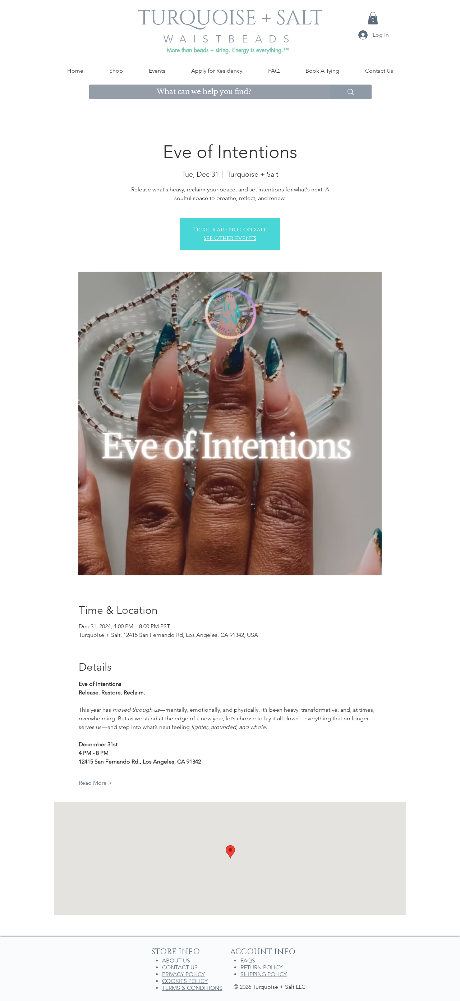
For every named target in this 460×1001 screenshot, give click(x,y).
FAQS (247, 960)
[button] (373, 18)
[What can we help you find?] (351, 92)
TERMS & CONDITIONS (192, 987)
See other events (230, 238)
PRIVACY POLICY (183, 974)
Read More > (95, 782)
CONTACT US (180, 967)
